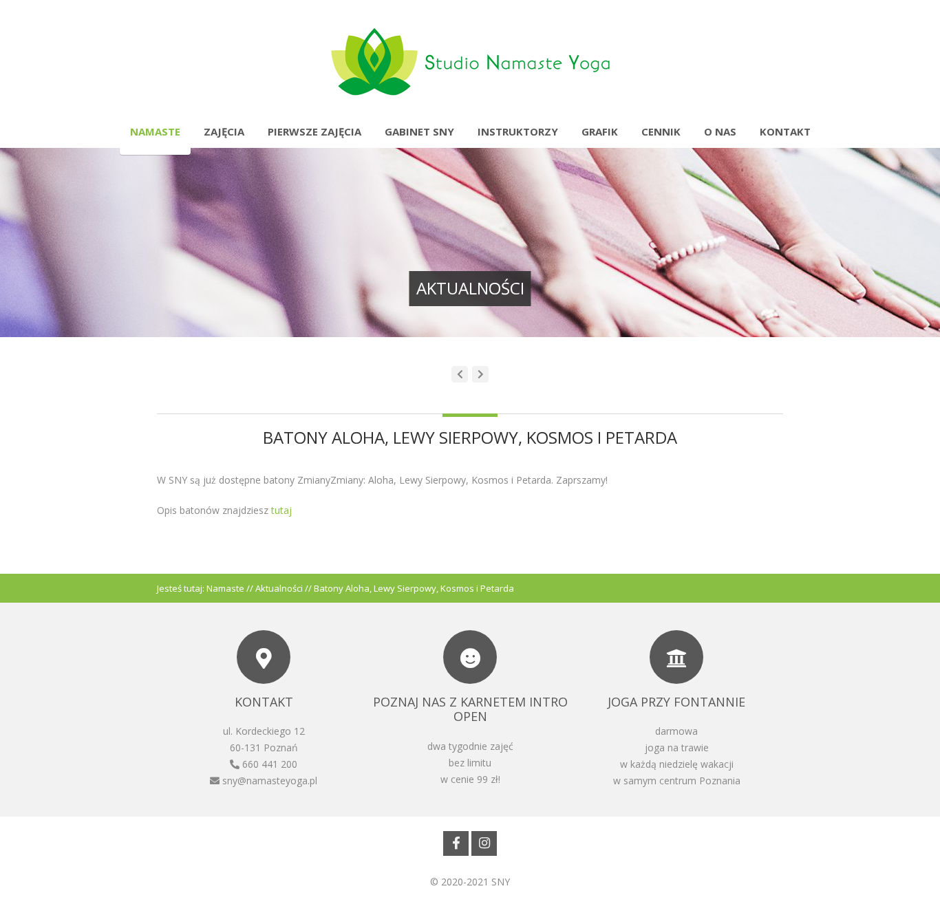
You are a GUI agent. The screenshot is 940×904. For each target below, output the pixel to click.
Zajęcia (224, 131)
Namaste (155, 131)
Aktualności (279, 588)
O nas (720, 131)
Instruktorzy (518, 131)
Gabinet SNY (419, 131)
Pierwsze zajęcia (314, 131)
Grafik (599, 131)
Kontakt (785, 131)
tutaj (280, 510)
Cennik (661, 131)
